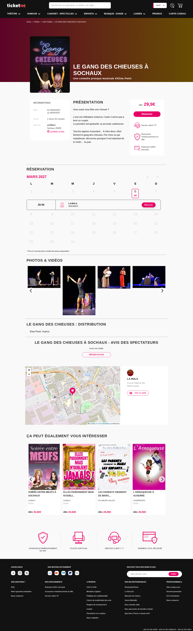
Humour (32, 13)
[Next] (162, 291)
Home (29, 22)
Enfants (89, 13)
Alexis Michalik (131, 600)
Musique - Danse (114, 13)
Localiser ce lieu (56, 131)
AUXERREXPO (139, 501)
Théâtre (12, 13)
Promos (157, 13)
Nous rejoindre (92, 618)
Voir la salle (140, 393)
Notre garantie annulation (21, 592)
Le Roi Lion (129, 592)
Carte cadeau (177, 13)
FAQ (12, 587)
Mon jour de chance (132, 596)
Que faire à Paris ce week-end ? (137, 613)
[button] (180, 5)
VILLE (158, 5)
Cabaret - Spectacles (60, 13)
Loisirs (138, 13)
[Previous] (31, 291)
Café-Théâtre (47, 22)
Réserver (147, 114)
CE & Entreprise (172, 596)
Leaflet (92, 423)
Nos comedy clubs (132, 605)
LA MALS (51, 125)
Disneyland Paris (131, 587)
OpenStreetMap (104, 423)
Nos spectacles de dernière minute (139, 609)
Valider (173, 574)
